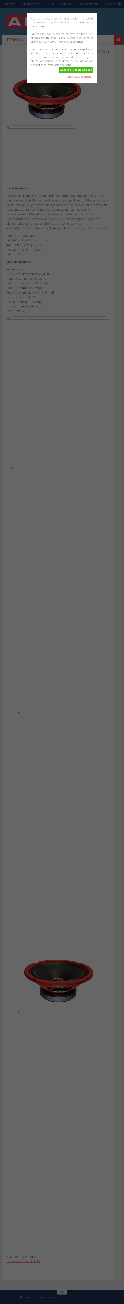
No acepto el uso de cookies (78, 77)
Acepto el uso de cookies (76, 69)
